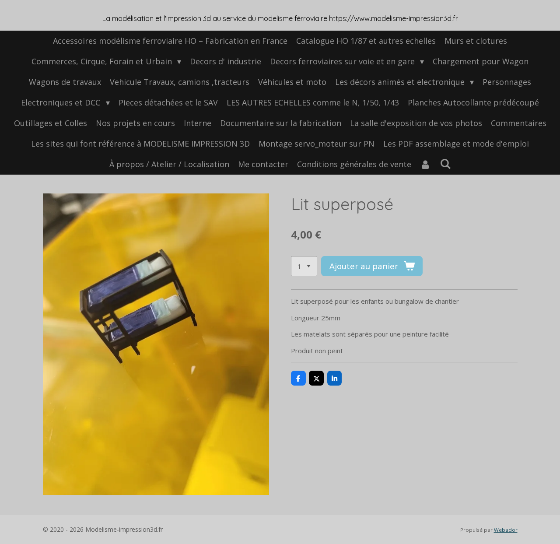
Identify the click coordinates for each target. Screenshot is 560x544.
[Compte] (425, 164)
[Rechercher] (445, 163)
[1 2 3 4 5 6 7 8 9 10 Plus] (304, 266)
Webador (506, 529)
